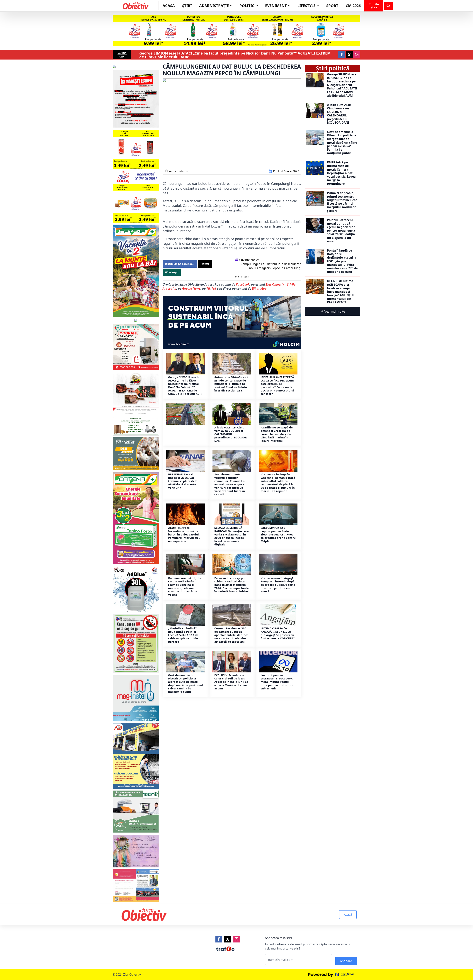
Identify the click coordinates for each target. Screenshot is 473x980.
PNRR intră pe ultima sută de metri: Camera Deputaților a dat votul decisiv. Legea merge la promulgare (341, 173)
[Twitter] (227, 939)
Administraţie (214, 5)
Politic (246, 5)
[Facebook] (218, 939)
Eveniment (276, 5)
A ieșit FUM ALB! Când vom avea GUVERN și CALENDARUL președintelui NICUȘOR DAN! (230, 434)
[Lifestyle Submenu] (319, 5)
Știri (187, 5)
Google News (191, 288)
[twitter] (349, 54)
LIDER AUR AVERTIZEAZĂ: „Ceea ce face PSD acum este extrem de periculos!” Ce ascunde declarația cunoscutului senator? (278, 385)
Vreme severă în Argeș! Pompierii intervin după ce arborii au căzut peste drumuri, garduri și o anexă (278, 584)
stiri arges (242, 276)
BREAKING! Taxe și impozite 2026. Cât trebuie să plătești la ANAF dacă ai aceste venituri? (182, 481)
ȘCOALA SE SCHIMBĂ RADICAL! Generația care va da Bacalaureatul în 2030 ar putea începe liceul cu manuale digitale (231, 536)
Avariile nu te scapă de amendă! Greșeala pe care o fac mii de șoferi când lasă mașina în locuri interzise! (277, 434)
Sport (332, 5)
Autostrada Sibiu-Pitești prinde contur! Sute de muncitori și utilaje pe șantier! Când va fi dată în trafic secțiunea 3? (231, 383)
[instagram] (356, 54)
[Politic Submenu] (257, 5)
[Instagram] (236, 939)
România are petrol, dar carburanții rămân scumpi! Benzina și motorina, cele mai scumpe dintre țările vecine (185, 586)
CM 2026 (353, 5)
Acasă (169, 5)
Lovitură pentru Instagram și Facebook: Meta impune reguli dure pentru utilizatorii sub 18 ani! (277, 681)
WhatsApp (259, 288)
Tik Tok (211, 288)
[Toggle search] (388, 6)
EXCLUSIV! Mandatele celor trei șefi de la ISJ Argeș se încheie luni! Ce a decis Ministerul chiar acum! (231, 681)
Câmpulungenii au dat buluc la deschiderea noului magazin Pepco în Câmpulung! (271, 266)
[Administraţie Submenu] (232, 5)
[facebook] (341, 54)
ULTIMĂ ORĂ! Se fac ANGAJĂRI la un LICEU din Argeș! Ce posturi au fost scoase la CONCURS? (278, 633)
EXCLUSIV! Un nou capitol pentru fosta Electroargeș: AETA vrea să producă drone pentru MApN (278, 534)
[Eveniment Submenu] (290, 5)
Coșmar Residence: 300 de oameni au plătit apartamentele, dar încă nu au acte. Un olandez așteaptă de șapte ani (231, 635)
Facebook (242, 284)
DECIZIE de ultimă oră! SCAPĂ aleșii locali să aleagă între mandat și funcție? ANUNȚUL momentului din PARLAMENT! (340, 291)
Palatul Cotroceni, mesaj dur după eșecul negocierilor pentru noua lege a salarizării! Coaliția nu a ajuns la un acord (341, 230)
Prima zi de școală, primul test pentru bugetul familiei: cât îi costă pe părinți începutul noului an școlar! (342, 202)
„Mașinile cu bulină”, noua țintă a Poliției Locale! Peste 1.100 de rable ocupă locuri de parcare (183, 635)
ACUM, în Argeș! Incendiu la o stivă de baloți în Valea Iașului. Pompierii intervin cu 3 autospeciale (184, 534)
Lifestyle (306, 5)
